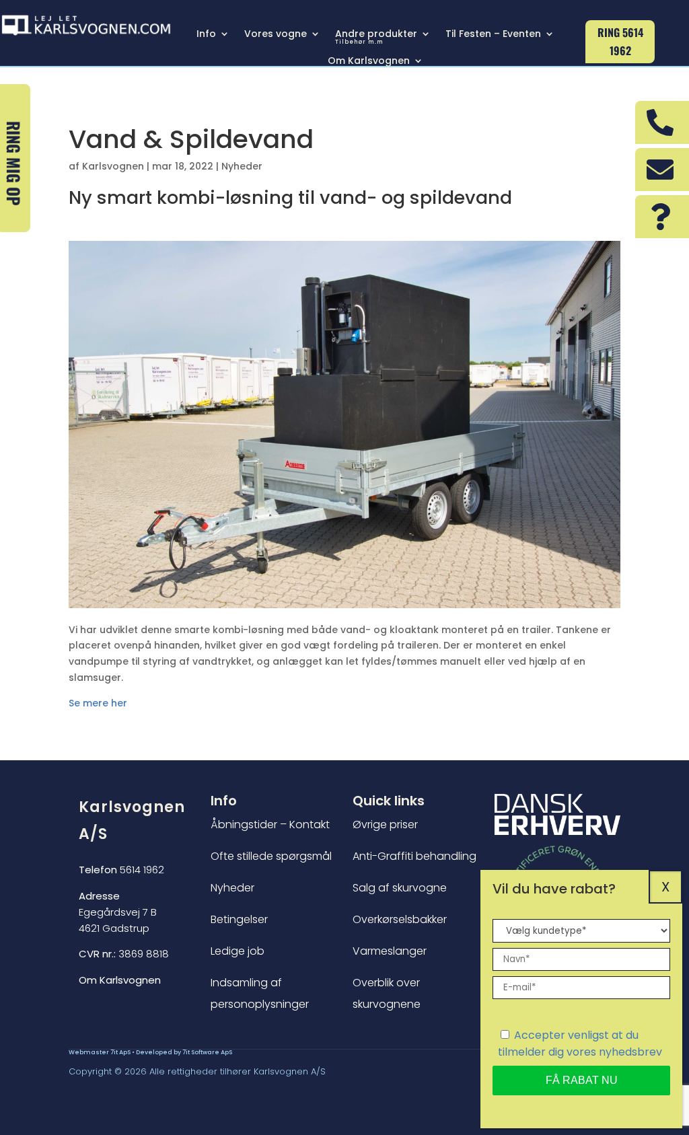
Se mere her (98, 703)
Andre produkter (376, 37)
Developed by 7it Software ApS (184, 1052)
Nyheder (241, 166)
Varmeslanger (390, 951)
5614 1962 (121, 870)
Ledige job (237, 951)
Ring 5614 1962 (620, 41)
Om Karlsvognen (369, 61)
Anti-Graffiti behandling (414, 856)
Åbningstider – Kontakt (270, 824)
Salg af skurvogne (400, 887)
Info (206, 34)
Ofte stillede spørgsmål (271, 856)
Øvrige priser (385, 824)
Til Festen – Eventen (493, 34)
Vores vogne (275, 34)
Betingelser (239, 919)
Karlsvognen (113, 166)
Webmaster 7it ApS (100, 1052)
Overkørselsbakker (400, 919)
